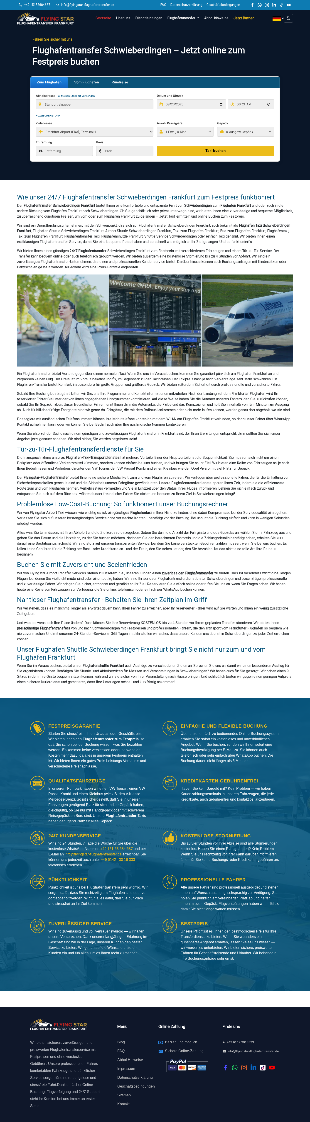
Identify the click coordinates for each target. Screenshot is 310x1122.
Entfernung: (44, 142)
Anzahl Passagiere (169, 123)
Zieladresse (44, 123)
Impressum (126, 1069)
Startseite (103, 18)
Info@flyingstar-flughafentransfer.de (87, 5)
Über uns (123, 18)
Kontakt (123, 1104)
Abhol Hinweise (130, 1060)
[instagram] (244, 1067)
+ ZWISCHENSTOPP (48, 115)
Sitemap (124, 1095)
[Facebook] (252, 4)
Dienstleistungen (148, 18)
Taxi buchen (215, 150)
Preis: (100, 142)
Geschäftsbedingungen (223, 5)
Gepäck (222, 123)
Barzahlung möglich (181, 1042)
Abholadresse (65, 95)
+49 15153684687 (37, 5)
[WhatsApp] (260, 4)
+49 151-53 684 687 (116, 849)
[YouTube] (289, 4)
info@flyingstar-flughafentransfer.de (94, 854)
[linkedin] (253, 1067)
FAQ (163, 5)
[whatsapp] (235, 1067)
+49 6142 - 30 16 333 (118, 860)
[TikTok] (281, 4)
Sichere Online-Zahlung (184, 1051)
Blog (121, 1042)
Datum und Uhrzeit (170, 95)
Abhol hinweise (216, 18)
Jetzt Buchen (244, 18)
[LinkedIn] (274, 4)
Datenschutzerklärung (186, 5)
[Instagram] (267, 4)
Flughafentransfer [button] (181, 18)
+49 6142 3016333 (240, 1042)
